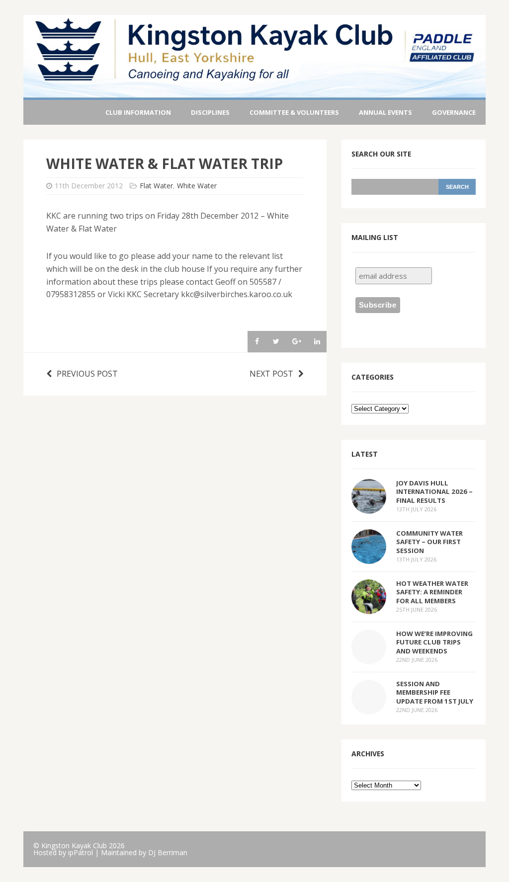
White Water (197, 185)
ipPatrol (80, 852)
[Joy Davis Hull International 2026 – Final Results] (368, 507)
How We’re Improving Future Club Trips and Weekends (434, 642)
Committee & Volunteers (294, 112)
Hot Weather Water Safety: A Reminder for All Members (432, 592)
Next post (271, 373)
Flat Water (156, 185)
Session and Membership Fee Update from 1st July (434, 692)
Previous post (87, 373)
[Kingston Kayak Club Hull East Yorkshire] (254, 92)
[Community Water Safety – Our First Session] (368, 557)
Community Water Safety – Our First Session (429, 542)
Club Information (138, 112)
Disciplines (210, 112)
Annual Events (385, 112)
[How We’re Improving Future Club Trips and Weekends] (368, 657)
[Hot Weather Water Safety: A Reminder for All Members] (368, 607)
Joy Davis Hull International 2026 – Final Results (434, 491)
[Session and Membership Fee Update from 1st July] (368, 708)
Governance (454, 112)
